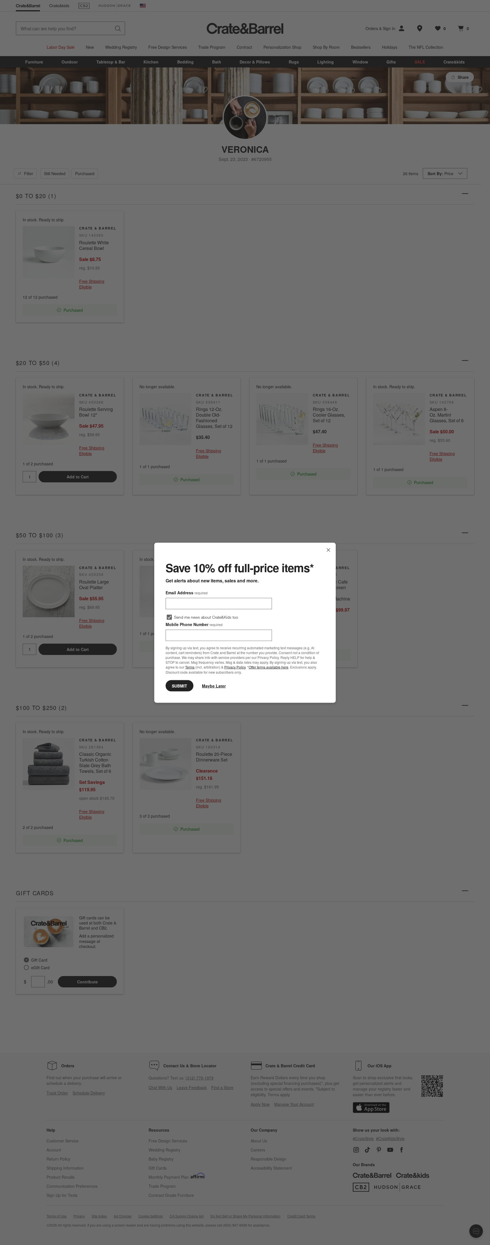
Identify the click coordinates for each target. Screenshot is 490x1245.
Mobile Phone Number (194, 624)
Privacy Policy (235, 667)
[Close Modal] (328, 550)
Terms (190, 667)
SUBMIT (179, 685)
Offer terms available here (268, 667)
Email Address (187, 592)
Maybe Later (214, 685)
